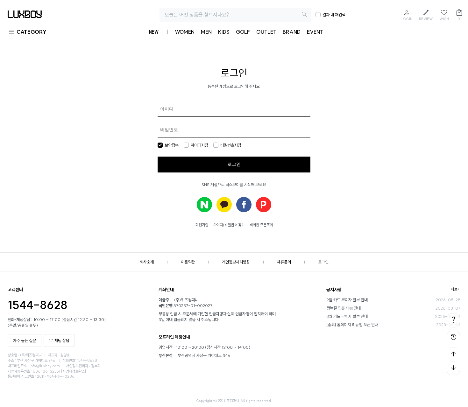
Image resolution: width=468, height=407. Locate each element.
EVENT (315, 32)
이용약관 (188, 261)
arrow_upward (453, 354)
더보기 (455, 289)
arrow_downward (453, 368)
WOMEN (185, 32)
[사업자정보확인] (73, 371)
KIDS (224, 32)
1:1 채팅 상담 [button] (59, 340)
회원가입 (201, 224)
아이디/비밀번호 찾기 (229, 224)
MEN (206, 32)
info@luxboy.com (45, 365)
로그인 (323, 261)
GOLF (243, 32)
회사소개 (147, 261)
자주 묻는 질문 (24, 340)
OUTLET (266, 32)
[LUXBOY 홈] (25, 16)
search (304, 14)
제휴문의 (284, 261)
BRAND (292, 32)
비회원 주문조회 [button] (261, 224)
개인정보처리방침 (236, 261)
